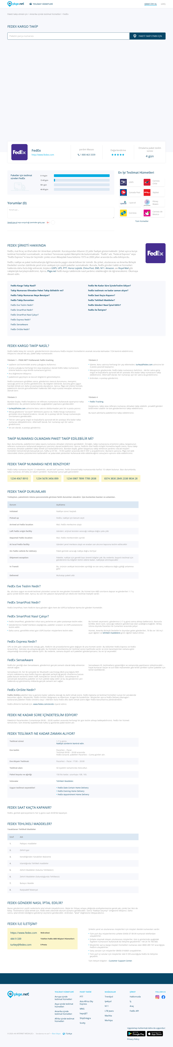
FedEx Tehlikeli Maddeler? (101, 300)
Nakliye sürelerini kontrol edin (70, 743)
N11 (102, 268)
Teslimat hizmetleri (43, 4)
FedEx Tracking (96, 401)
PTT (65, 268)
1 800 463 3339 (87, 155)
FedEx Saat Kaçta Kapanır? (101, 295)
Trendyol (109, 996)
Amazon (110, 268)
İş (130, 1001)
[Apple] (53, 222)
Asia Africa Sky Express (86, 1002)
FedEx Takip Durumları (22, 300)
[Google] (48, 222)
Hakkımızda (135, 996)
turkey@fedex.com (144, 364)
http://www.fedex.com (43, 154)
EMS (97, 268)
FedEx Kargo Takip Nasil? (23, 285)
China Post (88, 268)
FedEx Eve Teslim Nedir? (22, 305)
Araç (132, 1006)
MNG (82, 1008)
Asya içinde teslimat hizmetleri (64, 1005)
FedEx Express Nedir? (20, 319)
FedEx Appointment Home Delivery (73, 794)
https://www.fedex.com (23, 932)
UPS (60, 268)
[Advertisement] (86, 65)
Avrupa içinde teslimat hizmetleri (63, 997)
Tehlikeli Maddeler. (65, 781)
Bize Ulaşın (56, 1033)
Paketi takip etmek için (17, 14)
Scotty (82, 1023)
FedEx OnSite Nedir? (20, 329)
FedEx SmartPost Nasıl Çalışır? (25, 314)
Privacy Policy (133, 1039)
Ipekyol (108, 1001)
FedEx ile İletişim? (97, 309)
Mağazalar (110, 992)
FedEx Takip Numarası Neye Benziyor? (30, 295)
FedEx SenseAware (19, 324)
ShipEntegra (85, 1018)
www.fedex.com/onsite (43, 704)
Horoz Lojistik (75, 268)
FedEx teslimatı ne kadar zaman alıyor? (108, 290)
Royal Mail (123, 268)
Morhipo (109, 1020)
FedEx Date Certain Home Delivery (73, 787)
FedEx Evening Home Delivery (71, 791)
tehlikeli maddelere (111, 633)
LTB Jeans (109, 1011)
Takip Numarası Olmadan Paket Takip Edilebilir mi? (37, 290)
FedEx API (134, 1011)
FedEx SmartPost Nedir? (22, 309)
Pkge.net (51, 271)
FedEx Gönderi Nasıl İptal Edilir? (104, 305)
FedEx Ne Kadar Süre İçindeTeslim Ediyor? (109, 285)
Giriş (163, 4)
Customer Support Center (120, 960)
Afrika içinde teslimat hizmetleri (64, 1019)
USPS (54, 268)
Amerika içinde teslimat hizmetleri (45, 14)
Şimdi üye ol (12, 222)
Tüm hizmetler (142, 221)
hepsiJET (83, 1013)
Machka (108, 1015)
